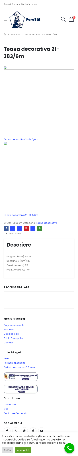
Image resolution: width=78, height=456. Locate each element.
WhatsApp (39, 228)
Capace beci (11, 334)
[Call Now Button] (69, 448)
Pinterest (26, 228)
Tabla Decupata (13, 338)
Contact (8, 342)
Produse (9, 329)
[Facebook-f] (7, 430)
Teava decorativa (46, 223)
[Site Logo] (27, 19)
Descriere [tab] (15, 233)
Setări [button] (7, 450)
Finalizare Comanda (16, 413)
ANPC (7, 358)
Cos (6, 409)
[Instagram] (15, 430)
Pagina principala (14, 325)
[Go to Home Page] (5, 34)
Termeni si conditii (14, 363)
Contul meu (10, 404)
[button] (6, 19)
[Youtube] (41, 430)
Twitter (12, 228)
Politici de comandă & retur (20, 367)
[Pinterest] (24, 430)
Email (32, 228)
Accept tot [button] (23, 450)
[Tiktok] (33, 430)
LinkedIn (19, 228)
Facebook (6, 228)
